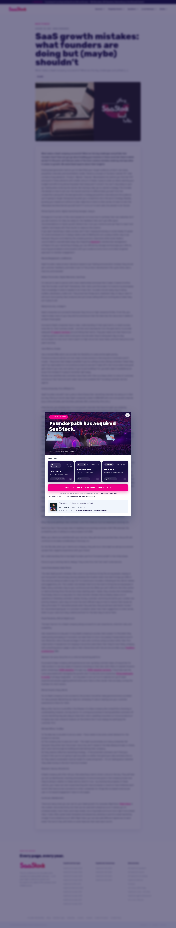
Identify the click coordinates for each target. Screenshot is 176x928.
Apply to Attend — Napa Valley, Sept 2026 (86, 488)
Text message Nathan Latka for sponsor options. (66, 497)
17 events (79, 510)
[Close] (127, 415)
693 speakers (87, 510)
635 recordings (101, 510)
